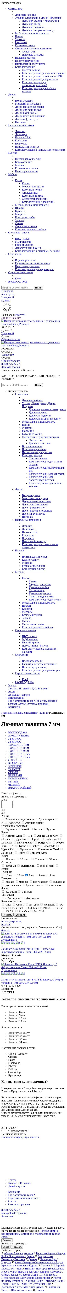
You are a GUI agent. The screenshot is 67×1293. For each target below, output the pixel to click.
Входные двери (24, 100)
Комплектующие (25, 66)
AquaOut (24, 911)
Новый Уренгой (27, 1271)
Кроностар (26, 849)
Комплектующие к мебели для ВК (42, 76)
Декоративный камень (28, 247)
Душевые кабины (25, 14)
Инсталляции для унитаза (30, 63)
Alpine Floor (48, 835)
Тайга (21, 852)
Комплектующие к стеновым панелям (37, 250)
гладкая (9, 881)
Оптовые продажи (37, 703)
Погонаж (20, 122)
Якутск (40, 1290)
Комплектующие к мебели (30, 229)
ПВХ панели (22, 238)
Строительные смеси (20, 272)
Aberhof (13, 835)
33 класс (39, 859)
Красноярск (21, 1265)
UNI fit (46, 908)
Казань (19, 1262)
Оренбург (14, 1274)
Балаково (41, 1253)
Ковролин (21, 140)
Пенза (44, 1274)
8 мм (42, 875)
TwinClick (17, 908)
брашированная (35, 885)
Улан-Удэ (27, 1283)
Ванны (19, 36)
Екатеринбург (48, 1259)
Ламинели (7, 852)
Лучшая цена (46, 819)
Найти (38, 287)
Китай (25, 829)
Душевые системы (33, 54)
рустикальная (13, 885)
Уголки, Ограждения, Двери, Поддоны (38, 17)
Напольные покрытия (21, 125)
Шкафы (19, 208)
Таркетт (38, 852)
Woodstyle (49, 846)
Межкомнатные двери (28, 103)
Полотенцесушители (27, 60)
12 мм (20, 875)
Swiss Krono (19, 846)
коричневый (47, 865)
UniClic (58, 908)
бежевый (10, 865)
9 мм (52, 875)
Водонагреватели (25, 57)
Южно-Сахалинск (21, 1290)
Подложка (21, 143)
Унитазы (20, 39)
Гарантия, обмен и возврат (24, 1198)
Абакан (8, 1253)
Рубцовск (17, 1280)
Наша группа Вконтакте (15, 1140)
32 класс (25, 859)
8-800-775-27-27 (10, 363)
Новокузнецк (56, 1268)
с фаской (27, 891)
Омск (4, 1274)
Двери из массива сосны (29, 106)
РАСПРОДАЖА (17, 281)
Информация (16, 697)
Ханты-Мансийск (25, 1287)
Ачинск (28, 1253)
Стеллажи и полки (26, 226)
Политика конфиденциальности (20, 1137)
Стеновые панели (18, 232)
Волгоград (7, 1259)
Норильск (43, 1271)
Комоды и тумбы (25, 217)
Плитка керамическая (28, 158)
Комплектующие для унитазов (40, 79)
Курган (33, 1265)
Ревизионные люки (26, 168)
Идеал (8, 849)
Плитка (12, 152)
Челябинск (53, 1287)
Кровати (20, 211)
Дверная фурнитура (26, 119)
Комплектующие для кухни (38, 201)
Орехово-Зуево (29, 1274)
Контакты (14, 706)
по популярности (11, 921)
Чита (4, 1290)
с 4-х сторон (32, 898)
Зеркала (19, 220)
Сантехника (15, 8)
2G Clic (9, 911)
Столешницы (30, 192)
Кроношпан (48, 849)
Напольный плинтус (27, 146)
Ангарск (18, 1253)
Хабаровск (7, 1287)
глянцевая (55, 885)
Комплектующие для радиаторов (34, 269)
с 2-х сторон (12, 898)
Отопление (14, 254)
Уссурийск (39, 1283)
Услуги (12, 685)
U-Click (32, 908)
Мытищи (16, 1268)
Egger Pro (20, 839)
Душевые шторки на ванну (38, 30)
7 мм (31, 875)
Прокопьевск (43, 1277)
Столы (19, 223)
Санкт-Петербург (46, 1280)
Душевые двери (31, 23)
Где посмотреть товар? (21, 700)
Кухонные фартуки (33, 195)
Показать (17, 1247)
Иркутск (20, 314)
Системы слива (31, 70)
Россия (38, 829)
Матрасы (20, 214)
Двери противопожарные (30, 116)
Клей (18, 278)
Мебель (12, 174)
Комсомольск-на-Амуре (49, 1262)
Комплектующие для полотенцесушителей (34, 84)
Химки (40, 1287)
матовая (23, 881)
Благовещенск (17, 1256)
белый (28, 865)
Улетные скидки (34, 822)
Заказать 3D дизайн (19, 688)
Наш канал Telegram (13, 1146)
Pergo (45, 842)
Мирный (59, 1265)
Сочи (60, 1280)
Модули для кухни (33, 186)
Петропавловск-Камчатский (18, 1277)
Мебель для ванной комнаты (32, 33)
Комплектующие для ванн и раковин (43, 73)
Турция (51, 829)
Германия (11, 829)
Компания (14, 1191)
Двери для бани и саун (28, 109)
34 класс (54, 859)
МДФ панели (23, 241)
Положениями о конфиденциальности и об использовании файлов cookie (30, 1233)
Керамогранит (23, 162)
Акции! (12, 691)
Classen (5, 839)
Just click (34, 904)
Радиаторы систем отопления (32, 263)
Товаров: (7, 333)
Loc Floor (6, 842)
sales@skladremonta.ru (13, 1213)
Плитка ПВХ (23, 137)
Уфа (48, 1283)
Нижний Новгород (36, 1268)
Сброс (6, 1247)
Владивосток (45, 1256)
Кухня (18, 180)
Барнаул (52, 1253)
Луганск (46, 1265)
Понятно (7, 1240)
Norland (25, 842)
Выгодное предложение (19, 819)
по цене (5, 924)
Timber (35, 846)
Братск (31, 1256)
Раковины (21, 42)
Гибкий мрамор (24, 244)
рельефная (59, 881)
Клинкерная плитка (26, 171)
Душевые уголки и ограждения (40, 20)
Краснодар (7, 1265)
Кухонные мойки (25, 45)
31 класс (10, 859)
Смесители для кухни (34, 198)
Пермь (53, 1274)
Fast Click (39, 911)
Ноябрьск (55, 1271)
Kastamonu (51, 839)
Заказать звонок (10, 367)
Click (8, 904)
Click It (20, 904)
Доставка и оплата (19, 694)
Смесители (28, 51)
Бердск (61, 1253)
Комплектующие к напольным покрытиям (40, 149)
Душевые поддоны (33, 27)
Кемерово (29, 1262)
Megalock (49, 904)
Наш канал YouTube (13, 1143)
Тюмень (14, 1283)
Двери (12, 94)
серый (5, 868)
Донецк (32, 1259)
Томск (5, 1283)
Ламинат (20, 131)
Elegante (35, 839)
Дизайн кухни (40, 688)
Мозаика (20, 165)
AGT (29, 835)
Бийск (5, 1256)
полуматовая (40, 881)
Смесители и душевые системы (33, 48)
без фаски (11, 891)
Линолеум (21, 134)
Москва (5, 1268)
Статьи (22, 703)
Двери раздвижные (26, 112)
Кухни (26, 183)
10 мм (8, 875)
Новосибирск (9, 1271)
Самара (30, 1280)
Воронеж (19, 1259)
